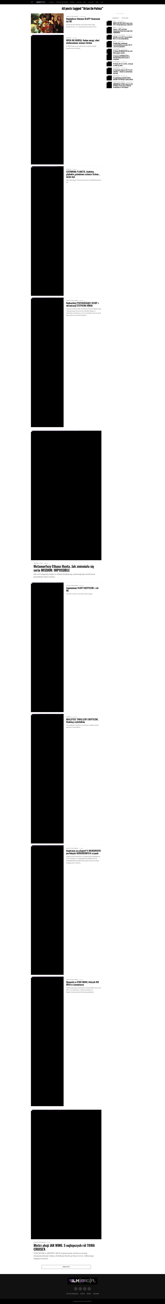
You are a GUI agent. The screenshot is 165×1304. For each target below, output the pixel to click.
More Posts (66, 1266)
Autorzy (82, 1294)
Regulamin (96, 1294)
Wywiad (72, 2)
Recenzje (51, 2)
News (97, 2)
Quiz (102, 2)
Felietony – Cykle (81, 2)
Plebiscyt (90, 2)
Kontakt (89, 1294)
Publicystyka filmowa (62, 2)
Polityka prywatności (72, 1294)
